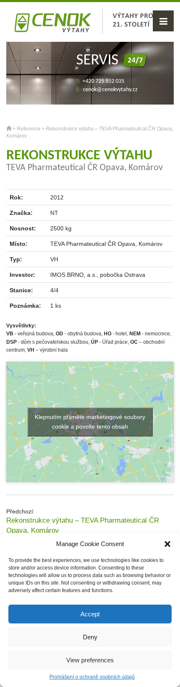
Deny (90, 637)
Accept (90, 614)
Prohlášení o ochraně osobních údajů (92, 677)
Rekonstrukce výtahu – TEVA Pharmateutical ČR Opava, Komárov (82, 525)
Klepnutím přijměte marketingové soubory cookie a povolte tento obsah (90, 422)
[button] (167, 544)
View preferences (90, 660)
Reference (29, 129)
